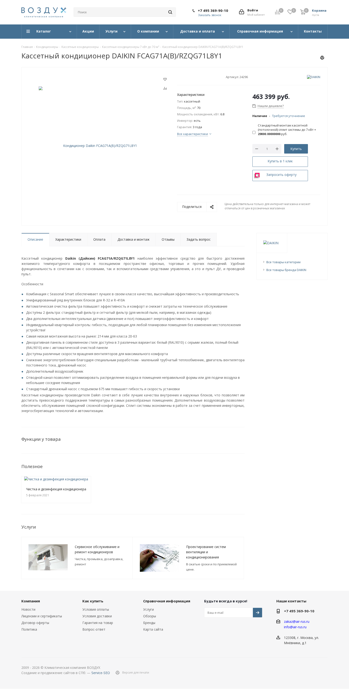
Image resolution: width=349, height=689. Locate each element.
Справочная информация (166, 601)
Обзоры (149, 616)
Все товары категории (283, 262)
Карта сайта (153, 629)
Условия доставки (97, 616)
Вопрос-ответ (93, 629)
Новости (28, 609)
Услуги (148, 609)
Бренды (149, 622)
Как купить (92, 601)
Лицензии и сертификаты (41, 616)
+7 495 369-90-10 (213, 10)
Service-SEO (100, 672)
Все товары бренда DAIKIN (286, 270)
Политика (29, 629)
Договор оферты (35, 622)
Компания (30, 601)
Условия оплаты (95, 609)
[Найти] (170, 12)
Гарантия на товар (97, 622)
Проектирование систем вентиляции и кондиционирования (206, 551)
